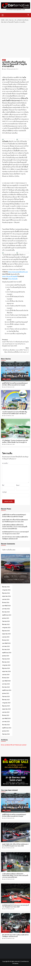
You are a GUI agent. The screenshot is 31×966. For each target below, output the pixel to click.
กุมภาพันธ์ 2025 (6, 643)
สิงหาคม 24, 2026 (11, 938)
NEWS (4, 59)
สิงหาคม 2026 (6, 586)
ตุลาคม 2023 (5, 693)
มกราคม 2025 (6, 646)
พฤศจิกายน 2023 (6, 690)
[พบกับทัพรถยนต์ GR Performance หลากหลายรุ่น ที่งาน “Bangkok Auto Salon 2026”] (15, 893)
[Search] (28, 14)
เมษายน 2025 (5, 637)
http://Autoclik (12, 279)
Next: (16, 350)
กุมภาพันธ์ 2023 (6, 718)
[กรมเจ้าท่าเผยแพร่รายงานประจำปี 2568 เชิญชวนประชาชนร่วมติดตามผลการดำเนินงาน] (15, 400)
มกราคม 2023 (6, 721)
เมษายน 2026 (5, 599)
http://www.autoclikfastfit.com (18, 272)
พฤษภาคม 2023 (6, 709)
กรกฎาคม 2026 (6, 590)
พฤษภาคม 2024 (6, 671)
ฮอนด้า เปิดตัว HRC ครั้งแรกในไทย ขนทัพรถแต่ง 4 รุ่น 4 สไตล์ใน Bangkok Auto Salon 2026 (15, 520)
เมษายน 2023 (5, 712)
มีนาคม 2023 (5, 715)
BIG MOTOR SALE (6, 930)
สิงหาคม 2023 (6, 699)
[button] (2, 15)
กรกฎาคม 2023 (6, 702)
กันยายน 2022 (6, 734)
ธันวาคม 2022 (6, 724)
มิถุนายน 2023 (6, 706)
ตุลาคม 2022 (5, 731)
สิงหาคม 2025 (6, 624)
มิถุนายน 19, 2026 (11, 444)
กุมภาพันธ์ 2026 (6, 605)
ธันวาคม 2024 (6, 649)
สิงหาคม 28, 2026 (11, 387)
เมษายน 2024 (5, 674)
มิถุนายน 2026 (6, 593)
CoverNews (24, 961)
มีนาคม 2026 (5, 602)
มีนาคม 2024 (5, 677)
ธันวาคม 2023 (6, 687)
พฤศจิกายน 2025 (6, 615)
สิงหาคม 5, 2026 (11, 415)
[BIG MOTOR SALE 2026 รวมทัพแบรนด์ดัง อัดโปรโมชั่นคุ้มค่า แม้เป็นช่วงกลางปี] (15, 923)
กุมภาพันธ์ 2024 (6, 680)
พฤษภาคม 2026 (6, 596)
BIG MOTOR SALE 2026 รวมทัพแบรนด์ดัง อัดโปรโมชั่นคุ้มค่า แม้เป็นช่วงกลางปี (15, 537)
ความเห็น (5, 463)
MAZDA (4, 869)
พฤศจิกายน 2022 (6, 727)
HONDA (4, 840)
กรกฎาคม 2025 (6, 627)
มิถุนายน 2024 (6, 668)
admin (5, 69)
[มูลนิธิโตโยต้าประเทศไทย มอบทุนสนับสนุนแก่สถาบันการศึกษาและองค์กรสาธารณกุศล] (15, 371)
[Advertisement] (15, 40)
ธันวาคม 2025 (6, 612)
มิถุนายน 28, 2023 (12, 69)
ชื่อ (3, 485)
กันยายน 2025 (6, 621)
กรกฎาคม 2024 (6, 665)
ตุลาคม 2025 (5, 618)
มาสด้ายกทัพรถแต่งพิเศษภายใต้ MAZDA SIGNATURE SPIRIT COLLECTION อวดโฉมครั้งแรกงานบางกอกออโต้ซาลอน (14, 526)
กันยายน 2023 (6, 696)
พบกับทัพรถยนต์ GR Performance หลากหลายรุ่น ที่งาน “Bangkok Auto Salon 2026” (15, 532)
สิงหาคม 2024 (6, 662)
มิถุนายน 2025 (6, 630)
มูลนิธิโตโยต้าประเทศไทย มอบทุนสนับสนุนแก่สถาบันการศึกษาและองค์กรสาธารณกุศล (14, 515)
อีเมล (18, 485)
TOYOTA (8, 379)
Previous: (15, 343)
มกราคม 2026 (6, 608)
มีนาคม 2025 (5, 640)
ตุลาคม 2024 (5, 655)
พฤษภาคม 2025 (6, 633)
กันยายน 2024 (6, 659)
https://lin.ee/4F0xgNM (9, 276)
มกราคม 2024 (6, 684)
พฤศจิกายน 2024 (6, 652)
